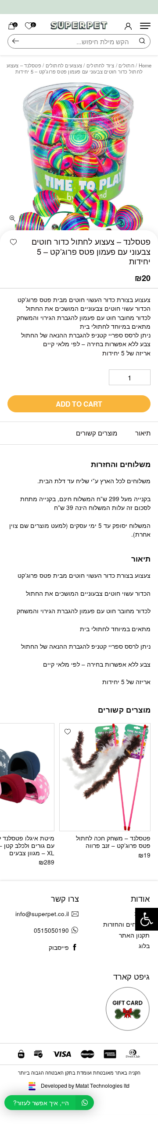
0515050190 (51, 930)
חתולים (126, 65)
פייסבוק (59, 947)
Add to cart (79, 404)
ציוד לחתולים (100, 65)
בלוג (144, 946)
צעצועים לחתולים (64, 65)
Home (145, 65)
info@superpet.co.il (42, 914)
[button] (13, 242)
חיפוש (15, 41)
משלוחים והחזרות (126, 924)
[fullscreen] (12, 218)
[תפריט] (145, 25)
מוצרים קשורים (96, 432)
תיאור (143, 432)
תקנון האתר (134, 935)
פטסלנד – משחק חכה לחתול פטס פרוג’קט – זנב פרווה (113, 842)
